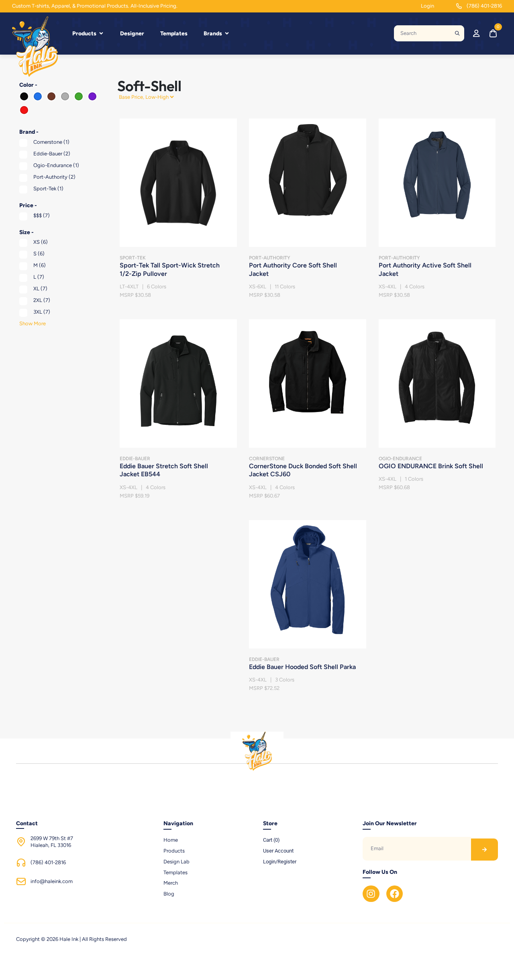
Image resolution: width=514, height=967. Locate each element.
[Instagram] (371, 893)
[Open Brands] (227, 33)
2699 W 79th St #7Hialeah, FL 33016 (52, 841)
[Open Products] (101, 33)
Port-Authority (54, 177)
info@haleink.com (52, 881)
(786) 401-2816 (484, 6)
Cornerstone (51, 142)
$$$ (41, 215)
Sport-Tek (48, 189)
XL (40, 289)
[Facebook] (394, 893)
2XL (41, 300)
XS (40, 242)
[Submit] (457, 33)
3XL (41, 312)
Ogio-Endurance (56, 165)
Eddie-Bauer (51, 154)
